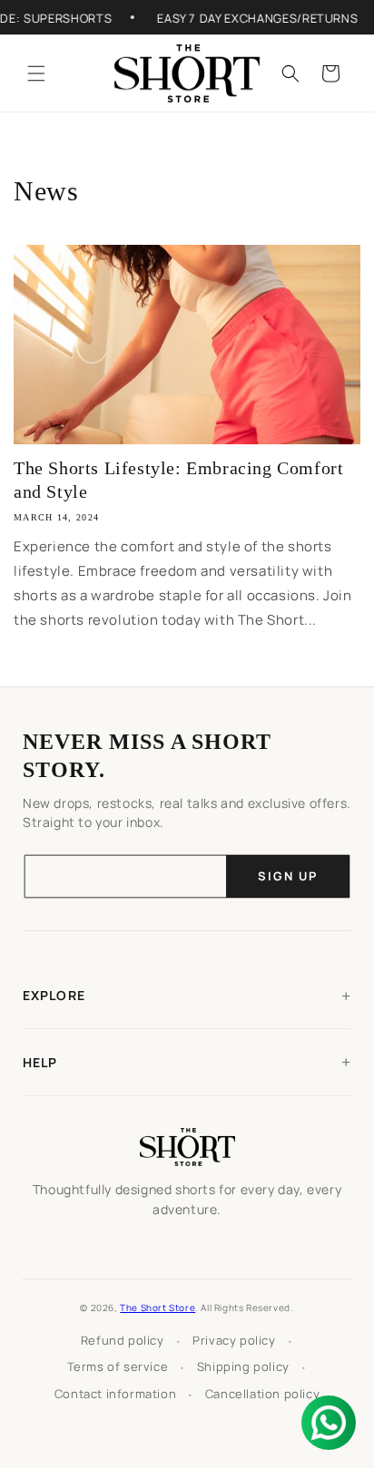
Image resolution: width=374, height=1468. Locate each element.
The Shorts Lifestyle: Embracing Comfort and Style (178, 479)
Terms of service (118, 1366)
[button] (36, 73)
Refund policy (122, 1340)
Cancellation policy (262, 1393)
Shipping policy (243, 1366)
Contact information (115, 1393)
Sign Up (288, 876)
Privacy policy (233, 1340)
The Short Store (157, 1307)
